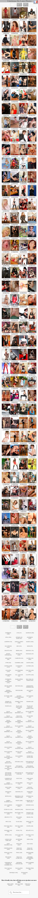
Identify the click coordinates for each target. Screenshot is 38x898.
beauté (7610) (8, 650)
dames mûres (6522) (19, 680)
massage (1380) (30, 809)
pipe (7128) (8, 821)
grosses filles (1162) (29, 788)
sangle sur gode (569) (8, 840)
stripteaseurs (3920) (8, 849)
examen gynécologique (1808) (19, 697)
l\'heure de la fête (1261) (30, 801)
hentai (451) (8, 796)
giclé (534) (19, 778)
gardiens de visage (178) (8, 779)
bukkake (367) (30, 653)
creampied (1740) (8, 675)
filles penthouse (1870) (30, 737)
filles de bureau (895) (19, 716)
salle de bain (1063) (19, 835)
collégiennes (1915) (19, 671)
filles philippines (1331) (19, 743)
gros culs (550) (30, 783)
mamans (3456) (19, 809)
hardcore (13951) (30, 792)
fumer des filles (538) (30, 757)
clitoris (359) (29, 666)
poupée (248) (29, 826)
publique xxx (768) (8, 831)
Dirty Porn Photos (10, 884)
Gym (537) (19, 632)
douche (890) (19, 690)
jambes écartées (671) (8, 801)
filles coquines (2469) (8, 716)
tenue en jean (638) (8, 853)
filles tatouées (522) (30, 752)
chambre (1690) (19, 662)
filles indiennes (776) (8, 731)
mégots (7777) (8, 817)
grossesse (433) (8, 792)
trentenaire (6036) (29, 853)
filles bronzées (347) (19, 712)
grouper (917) (19, 791)
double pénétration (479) (8, 691)
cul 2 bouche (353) (19, 675)
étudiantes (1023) (24, 873)
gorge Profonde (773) (8, 783)
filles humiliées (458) (30, 726)
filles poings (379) (8, 748)
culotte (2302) (30, 674)
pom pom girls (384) (8, 826)
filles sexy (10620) (19, 752)
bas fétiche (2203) (8, 647)
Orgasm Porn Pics (19, 884)
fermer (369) (29, 701)
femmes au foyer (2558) (8, 702)
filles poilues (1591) (30, 742)
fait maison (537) (29, 696)
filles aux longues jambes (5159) (29, 707)
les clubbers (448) (8, 805)
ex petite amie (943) (8, 696)
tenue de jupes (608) (19, 849)
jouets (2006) (19, 800)
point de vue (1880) (29, 822)
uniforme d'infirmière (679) (29, 858)
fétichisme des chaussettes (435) (8, 768)
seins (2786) (30, 839)
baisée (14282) (29, 641)
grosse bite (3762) (19, 788)
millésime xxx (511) (19, 813)
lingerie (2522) (30, 805)
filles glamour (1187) (8, 726)
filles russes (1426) (8, 752)
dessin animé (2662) (8, 686)
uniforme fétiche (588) (19, 863)
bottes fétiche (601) (8, 654)
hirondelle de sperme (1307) (19, 797)
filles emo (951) (30, 716)
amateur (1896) (30, 632)
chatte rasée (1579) (8, 666)
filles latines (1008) (30, 731)
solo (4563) (30, 843)
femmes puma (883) (19, 702)
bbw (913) (19, 646)
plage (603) (19, 821)
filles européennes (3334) (19, 721)
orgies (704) (30, 817)
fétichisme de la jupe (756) (30, 762)
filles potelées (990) (19, 748)
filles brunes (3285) (30, 712)
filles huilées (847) (19, 726)
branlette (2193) (19, 654)
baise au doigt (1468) (19, 642)
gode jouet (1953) (30, 779)
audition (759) (8, 641)
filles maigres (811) (19, 736)
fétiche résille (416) (8, 762)
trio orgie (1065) (8, 857)
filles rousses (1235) (30, 748)
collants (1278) (8, 671)
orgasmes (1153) (19, 818)
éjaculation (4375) (19, 869)
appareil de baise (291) (19, 638)
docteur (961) (19, 686)
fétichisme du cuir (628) (19, 773)
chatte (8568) (29, 662)
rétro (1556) (8, 834)
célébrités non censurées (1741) (8, 681)
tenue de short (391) (30, 849)
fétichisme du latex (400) (30, 773)
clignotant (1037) (19, 666)
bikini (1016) (19, 650)
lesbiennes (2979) (19, 805)
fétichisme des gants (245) (19, 767)
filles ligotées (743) (8, 736)
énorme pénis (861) (30, 869)
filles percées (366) (8, 742)
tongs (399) (19, 852)
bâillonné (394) (8, 659)
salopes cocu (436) (30, 835)
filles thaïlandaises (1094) (8, 757)
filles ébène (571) (19, 757)
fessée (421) (8, 706)
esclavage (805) (30, 691)
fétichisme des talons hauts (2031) (8, 774)
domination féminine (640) (30, 686)
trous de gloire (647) (19, 857)
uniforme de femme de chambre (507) (8, 864)
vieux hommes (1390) (30, 863)
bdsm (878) (30, 646)
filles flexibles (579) (30, 721)
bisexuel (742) (30, 650)
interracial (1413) (29, 797)
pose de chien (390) (19, 826)
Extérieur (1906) (8, 633)
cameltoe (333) (19, 658)
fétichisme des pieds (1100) (30, 767)
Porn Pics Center (27, 884)
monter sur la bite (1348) (29, 813)
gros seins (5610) (8, 788)
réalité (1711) (29, 830)
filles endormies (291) (8, 721)
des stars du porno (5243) (29, 680)
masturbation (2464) (8, 813)
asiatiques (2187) (30, 638)
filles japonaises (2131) (19, 731)
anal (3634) (8, 637)
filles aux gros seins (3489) (19, 707)
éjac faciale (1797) (8, 869)
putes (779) (19, 830)
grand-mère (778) (19, 783)
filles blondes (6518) (8, 712)
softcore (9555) (19, 844)
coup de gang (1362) (30, 671)
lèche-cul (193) (8, 809)
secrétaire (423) (19, 840)
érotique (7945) (14, 872)
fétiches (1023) (19, 761)
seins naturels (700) (8, 844)
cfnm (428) (8, 662)
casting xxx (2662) (29, 659)
